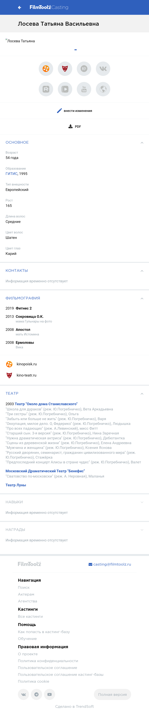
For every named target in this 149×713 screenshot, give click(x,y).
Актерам (26, 594)
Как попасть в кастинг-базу (44, 632)
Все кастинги (30, 616)
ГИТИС (11, 173)
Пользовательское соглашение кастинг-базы (61, 674)
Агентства (27, 601)
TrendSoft (85, 706)
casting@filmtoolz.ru (111, 564)
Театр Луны (16, 485)
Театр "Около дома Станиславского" (46, 404)
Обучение (27, 639)
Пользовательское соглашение (47, 668)
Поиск (24, 587)
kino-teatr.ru (26, 375)
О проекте (28, 654)
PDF (78, 127)
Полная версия (112, 694)
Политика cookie (33, 681)
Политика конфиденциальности (48, 661)
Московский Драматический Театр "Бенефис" (45, 471)
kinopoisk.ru (26, 364)
